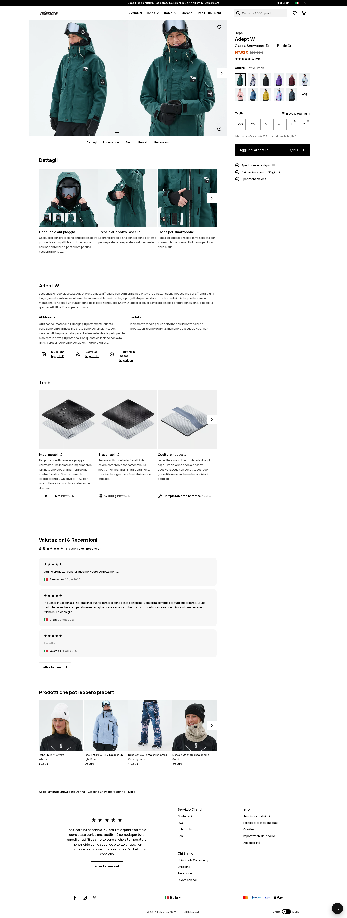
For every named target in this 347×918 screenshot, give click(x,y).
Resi (180, 836)
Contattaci (185, 816)
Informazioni (111, 142)
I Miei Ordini (283, 3)
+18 (304, 94)
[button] (285, 911)
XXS (240, 124)
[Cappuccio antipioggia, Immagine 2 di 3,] (58, 219)
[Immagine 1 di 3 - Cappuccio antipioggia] (68, 198)
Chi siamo (184, 867)
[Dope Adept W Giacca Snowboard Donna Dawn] (279, 94)
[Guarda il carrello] (304, 13)
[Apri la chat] (337, 908)
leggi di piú (57, 356)
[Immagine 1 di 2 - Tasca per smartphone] (187, 198)
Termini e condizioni (256, 816)
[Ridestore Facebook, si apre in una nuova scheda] (75, 897)
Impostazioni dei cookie (259, 836)
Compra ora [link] (212, 3)
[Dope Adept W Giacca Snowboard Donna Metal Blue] (291, 94)
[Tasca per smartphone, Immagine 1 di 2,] (165, 219)
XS (253, 124)
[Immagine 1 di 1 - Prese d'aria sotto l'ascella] (127, 198)
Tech (129, 142)
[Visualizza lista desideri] (295, 13)
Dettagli (92, 142)
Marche (187, 13)
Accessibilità (251, 843)
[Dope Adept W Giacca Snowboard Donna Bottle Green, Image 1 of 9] (78, 78)
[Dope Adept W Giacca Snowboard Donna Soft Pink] (240, 94)
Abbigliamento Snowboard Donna (62, 792)
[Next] (222, 73)
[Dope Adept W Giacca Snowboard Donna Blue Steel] (253, 94)
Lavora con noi (187, 880)
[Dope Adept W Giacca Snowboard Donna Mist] (304, 79)
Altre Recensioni (55, 667)
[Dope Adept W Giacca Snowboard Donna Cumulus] (253, 79)
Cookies (248, 829)
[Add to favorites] (219, 27)
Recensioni (161, 142)
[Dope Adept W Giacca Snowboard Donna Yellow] (265, 94)
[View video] (177, 78)
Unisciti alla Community (193, 860)
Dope (131, 792)
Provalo (143, 142)
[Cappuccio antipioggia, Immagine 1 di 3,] (46, 219)
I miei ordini (185, 829)
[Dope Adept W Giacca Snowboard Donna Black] (265, 79)
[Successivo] (212, 198)
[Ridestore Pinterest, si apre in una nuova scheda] (94, 897)
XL (306, 124)
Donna (150, 13)
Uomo (168, 13)
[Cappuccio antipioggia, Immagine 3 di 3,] (70, 219)
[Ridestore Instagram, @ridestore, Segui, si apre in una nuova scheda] (85, 897)
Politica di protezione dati (260, 823)
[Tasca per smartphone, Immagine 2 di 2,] (177, 219)
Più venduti (134, 13)
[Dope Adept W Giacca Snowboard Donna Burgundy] (291, 79)
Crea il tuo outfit (208, 13)
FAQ (180, 823)
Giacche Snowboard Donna (106, 792)
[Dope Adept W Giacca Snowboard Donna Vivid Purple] (279, 79)
